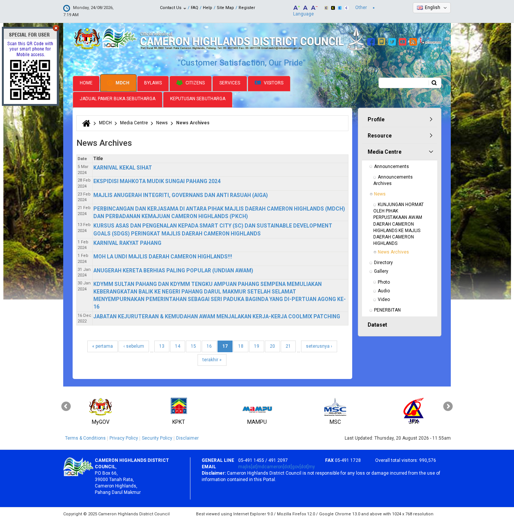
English (432, 7)
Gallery (381, 271)
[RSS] (414, 40)
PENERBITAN (387, 310)
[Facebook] (372, 40)
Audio (384, 290)
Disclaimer (187, 438)
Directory (383, 262)
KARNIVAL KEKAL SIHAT (122, 168)
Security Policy (157, 438)
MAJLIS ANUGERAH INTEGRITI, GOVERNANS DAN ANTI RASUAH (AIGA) (180, 195)
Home (86, 83)
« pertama (102, 346)
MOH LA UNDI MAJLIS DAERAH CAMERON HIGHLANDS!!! (162, 257)
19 (256, 346)
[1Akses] (430, 40)
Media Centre (134, 122)
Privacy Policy (123, 438)
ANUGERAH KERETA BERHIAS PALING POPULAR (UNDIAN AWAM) (173, 270)
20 (272, 346)
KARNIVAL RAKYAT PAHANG (127, 243)
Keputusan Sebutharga (197, 98)
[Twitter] (393, 40)
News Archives (393, 252)
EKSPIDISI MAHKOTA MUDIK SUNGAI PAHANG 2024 (157, 181)
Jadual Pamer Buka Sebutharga (117, 98)
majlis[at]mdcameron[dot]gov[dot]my (276, 466)
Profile (376, 119)
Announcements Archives (393, 180)
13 (161, 346)
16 (209, 346)
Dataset (377, 325)
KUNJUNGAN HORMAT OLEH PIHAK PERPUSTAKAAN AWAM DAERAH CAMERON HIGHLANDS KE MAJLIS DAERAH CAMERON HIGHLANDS (399, 224)
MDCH (121, 83)
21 (288, 346)
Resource (380, 136)
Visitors (273, 83)
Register (247, 7)
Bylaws (153, 83)
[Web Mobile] (382, 40)
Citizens (194, 83)
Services (229, 83)
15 (193, 346)
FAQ (194, 7)
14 (177, 346)
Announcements (391, 166)
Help (207, 7)
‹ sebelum (133, 346)
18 (240, 346)
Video (384, 299)
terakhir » (212, 359)
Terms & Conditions (85, 438)
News (162, 122)
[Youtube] (403, 40)
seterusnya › (319, 346)
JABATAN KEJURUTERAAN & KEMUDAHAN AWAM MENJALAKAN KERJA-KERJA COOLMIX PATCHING (216, 316)
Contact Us (171, 7)
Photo (384, 282)
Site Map (225, 7)
